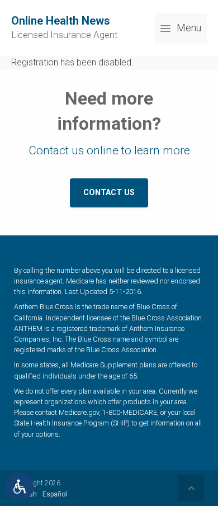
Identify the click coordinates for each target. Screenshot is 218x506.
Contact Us (109, 192)
